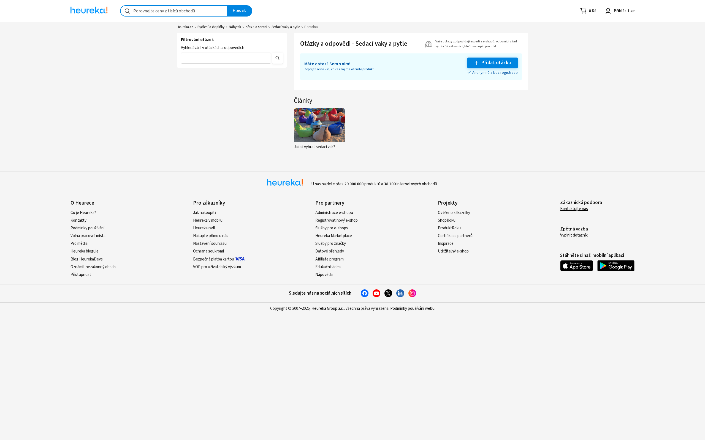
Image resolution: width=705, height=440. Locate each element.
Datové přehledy (329, 251)
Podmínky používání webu (412, 308)
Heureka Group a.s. (327, 308)
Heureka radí (204, 228)
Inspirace (446, 243)
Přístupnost (80, 275)
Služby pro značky (330, 243)
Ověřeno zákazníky (454, 213)
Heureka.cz (185, 27)
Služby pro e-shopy (331, 228)
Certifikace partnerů (455, 236)
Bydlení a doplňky (210, 27)
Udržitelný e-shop (453, 251)
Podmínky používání (87, 228)
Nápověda (324, 275)
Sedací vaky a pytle (286, 27)
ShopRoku (446, 220)
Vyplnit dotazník (574, 235)
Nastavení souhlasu (210, 243)
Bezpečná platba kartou (213, 259)
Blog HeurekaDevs (86, 259)
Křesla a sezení (256, 27)
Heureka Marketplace (333, 236)
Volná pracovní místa (87, 236)
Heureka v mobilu (208, 220)
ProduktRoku (449, 228)
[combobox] (173, 11)
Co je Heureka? (83, 213)
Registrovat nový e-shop (336, 220)
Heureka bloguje (84, 251)
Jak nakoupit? (204, 213)
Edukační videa (328, 267)
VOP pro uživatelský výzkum (217, 267)
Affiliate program (329, 259)
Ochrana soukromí (208, 251)
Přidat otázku (496, 62)
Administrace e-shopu (334, 213)
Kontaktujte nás (574, 209)
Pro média (79, 243)
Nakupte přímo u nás (210, 236)
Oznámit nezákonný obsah (93, 267)
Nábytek (235, 27)
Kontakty (78, 220)
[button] (226, 58)
